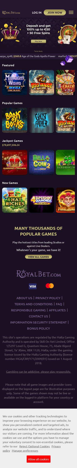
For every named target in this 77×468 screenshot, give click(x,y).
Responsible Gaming (28, 310)
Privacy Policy (47, 298)
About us (24, 298)
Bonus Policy (38, 328)
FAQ (59, 304)
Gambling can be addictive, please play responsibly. (38, 371)
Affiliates (57, 310)
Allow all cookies (38, 459)
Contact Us (38, 316)
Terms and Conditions (34, 304)
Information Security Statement (38, 322)
